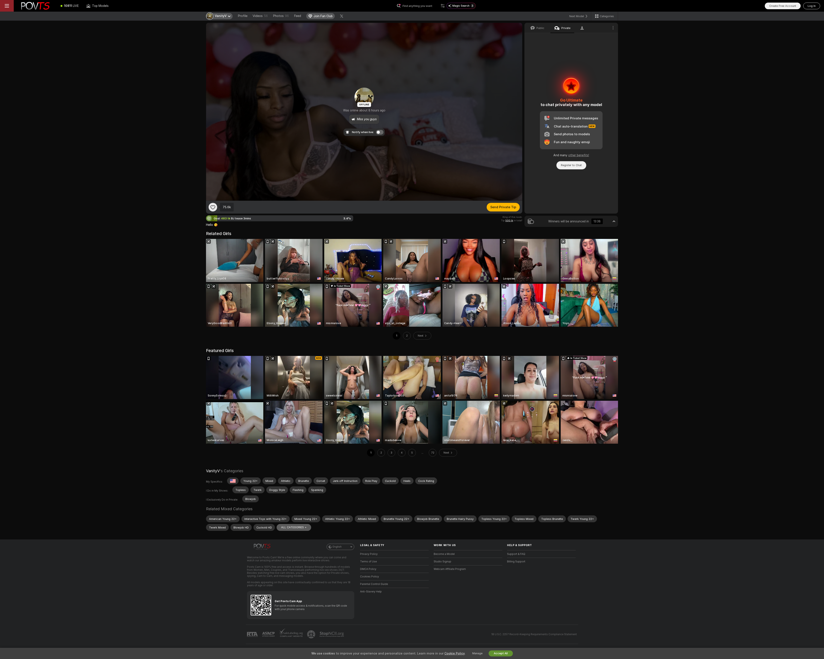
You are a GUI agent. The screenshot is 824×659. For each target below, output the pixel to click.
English (337, 546)
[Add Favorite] (213, 207)
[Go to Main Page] (35, 6)
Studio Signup (442, 561)
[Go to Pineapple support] (311, 634)
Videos (260, 16)
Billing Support (516, 561)
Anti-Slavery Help (371, 591)
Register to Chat (571, 165)
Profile (242, 16)
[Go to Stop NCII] (332, 634)
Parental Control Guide (374, 584)
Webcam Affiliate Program (450, 569)
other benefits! (578, 155)
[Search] (443, 6)
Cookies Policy (369, 576)
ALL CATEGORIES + (294, 527)
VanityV (213, 471)
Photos (281, 16)
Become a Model (444, 554)
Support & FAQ (516, 554)
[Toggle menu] (7, 6)
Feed (297, 16)
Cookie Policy (454, 653)
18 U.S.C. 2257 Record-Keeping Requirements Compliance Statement (534, 634)
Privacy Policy (369, 554)
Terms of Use (368, 561)
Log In (812, 6)
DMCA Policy (368, 569)
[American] (233, 480)
